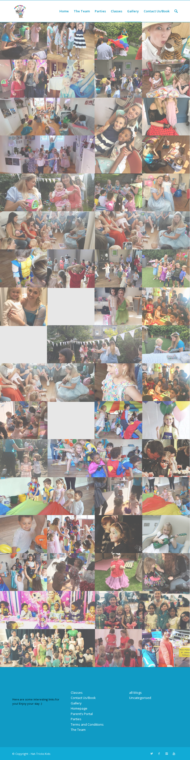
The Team (78, 729)
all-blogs (135, 692)
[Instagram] (166, 753)
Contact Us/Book (83, 697)
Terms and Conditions (87, 724)
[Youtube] (174, 753)
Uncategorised (140, 697)
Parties (76, 719)
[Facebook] (159, 753)
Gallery (76, 703)
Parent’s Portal (82, 714)
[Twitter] (151, 753)
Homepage (79, 708)
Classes (77, 692)
